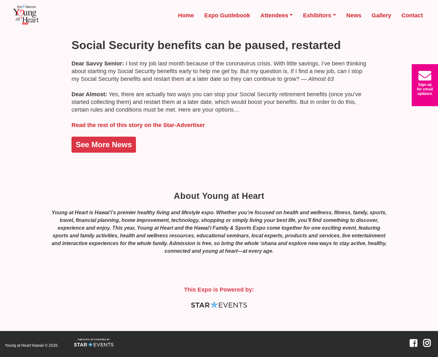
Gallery (381, 15)
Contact (412, 15)
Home (186, 15)
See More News (104, 144)
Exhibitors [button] (317, 15)
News (353, 15)
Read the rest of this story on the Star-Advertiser (138, 125)
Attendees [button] (274, 15)
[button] (425, 85)
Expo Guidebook (227, 15)
